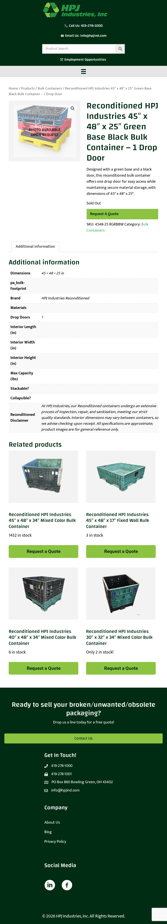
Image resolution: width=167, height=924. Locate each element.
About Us (52, 822)
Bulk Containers (50, 88)
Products (28, 88)
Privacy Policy (55, 841)
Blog (48, 832)
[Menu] (83, 71)
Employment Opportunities (85, 59)
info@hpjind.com (93, 35)
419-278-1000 (92, 25)
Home (13, 88)
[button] (73, 108)
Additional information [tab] (35, 246)
